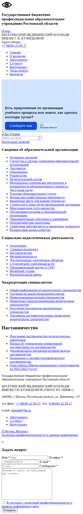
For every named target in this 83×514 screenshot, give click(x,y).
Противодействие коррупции (30, 222)
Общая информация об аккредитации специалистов (45, 290)
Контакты (16, 74)
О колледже (18, 56)
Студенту (16, 63)
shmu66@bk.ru (21, 410)
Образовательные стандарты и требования (39, 219)
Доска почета (19, 70)
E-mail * (45, 461)
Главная (15, 52)
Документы (18, 168)
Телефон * (56, 457)
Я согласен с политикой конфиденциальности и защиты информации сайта (37, 504)
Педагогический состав (26, 179)
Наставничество (21, 253)
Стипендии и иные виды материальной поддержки (45, 204)
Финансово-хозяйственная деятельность (37, 197)
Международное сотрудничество (32, 208)
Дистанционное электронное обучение (36, 260)
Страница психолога (24, 249)
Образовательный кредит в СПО (32, 267)
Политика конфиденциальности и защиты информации (40, 435)
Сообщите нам (21, 125)
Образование (19, 172)
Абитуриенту (19, 59)
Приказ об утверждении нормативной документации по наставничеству (36, 345)
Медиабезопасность (23, 256)
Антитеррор (18, 245)
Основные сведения (23, 157)
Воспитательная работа (26, 274)
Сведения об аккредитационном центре (37, 293)
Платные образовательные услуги (33, 193)
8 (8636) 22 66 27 (60, 403)
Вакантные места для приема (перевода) (37, 201)
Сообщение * (49, 466)
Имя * (6, 457)
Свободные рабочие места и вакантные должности (45, 226)
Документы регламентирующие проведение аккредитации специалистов (40, 317)
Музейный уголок (22, 271)
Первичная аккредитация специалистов (37, 297)
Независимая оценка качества (30, 230)
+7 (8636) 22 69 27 (14, 45)
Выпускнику (18, 67)
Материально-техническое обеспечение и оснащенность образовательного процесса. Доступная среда (39, 186)
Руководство (18, 175)
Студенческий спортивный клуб (32, 263)
